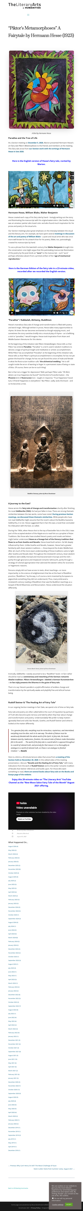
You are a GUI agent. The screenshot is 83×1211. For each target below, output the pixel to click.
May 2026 (11, 850)
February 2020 (13, 1120)
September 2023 (13, 960)
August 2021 (12, 1055)
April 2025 (11, 892)
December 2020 (13, 1082)
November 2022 (13, 998)
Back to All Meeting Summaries (18, 1188)
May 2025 (11, 888)
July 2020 (11, 1101)
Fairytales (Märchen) (23, 833)
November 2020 (13, 1086)
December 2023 (13, 949)
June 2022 (11, 1017)
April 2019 (11, 1147)
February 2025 (13, 900)
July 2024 (11, 926)
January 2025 (12, 903)
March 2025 (12, 896)
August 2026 (12, 846)
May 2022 (11, 1021)
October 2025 (12, 873)
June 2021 (11, 1059)
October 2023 (12, 957)
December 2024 (13, 907)
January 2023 (12, 991)
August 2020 (12, 1097)
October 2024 (12, 915)
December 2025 (13, 865)
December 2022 (13, 995)
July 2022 (11, 1014)
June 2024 (11, 930)
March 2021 (12, 1071)
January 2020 (12, 1124)
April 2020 (11, 1112)
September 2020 (13, 1093)
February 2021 (13, 1074)
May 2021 (11, 1063)
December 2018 (13, 1150)
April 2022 (11, 1025)
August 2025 (12, 877)
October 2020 (12, 1090)
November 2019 (13, 1131)
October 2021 (12, 1048)
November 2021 (13, 1044)
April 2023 (11, 979)
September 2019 (13, 1135)
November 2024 (13, 911)
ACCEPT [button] (68, 1204)
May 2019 (11, 1143)
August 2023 (12, 964)
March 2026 (12, 854)
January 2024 (12, 945)
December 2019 (13, 1128)
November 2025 (13, 869)
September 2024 (13, 919)
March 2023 (12, 983)
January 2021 (12, 1078)
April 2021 (11, 1067)
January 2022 (12, 1036)
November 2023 (13, 953)
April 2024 (11, 934)
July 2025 (11, 881)
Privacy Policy (35, 1208)
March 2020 (12, 1116)
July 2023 (11, 968)
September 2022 (13, 1006)
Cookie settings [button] (57, 1205)
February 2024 (13, 941)
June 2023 (11, 972)
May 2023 (11, 976)
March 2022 (12, 1029)
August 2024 (12, 922)
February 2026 (13, 858)
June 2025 (11, 884)
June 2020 (11, 1105)
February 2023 (13, 987)
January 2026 (12, 862)
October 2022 (12, 1002)
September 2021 (13, 1052)
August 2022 (12, 1010)
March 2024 (12, 938)
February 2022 (13, 1033)
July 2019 (11, 1139)
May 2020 (11, 1109)
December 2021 (13, 1040)
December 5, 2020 (35, 143)
